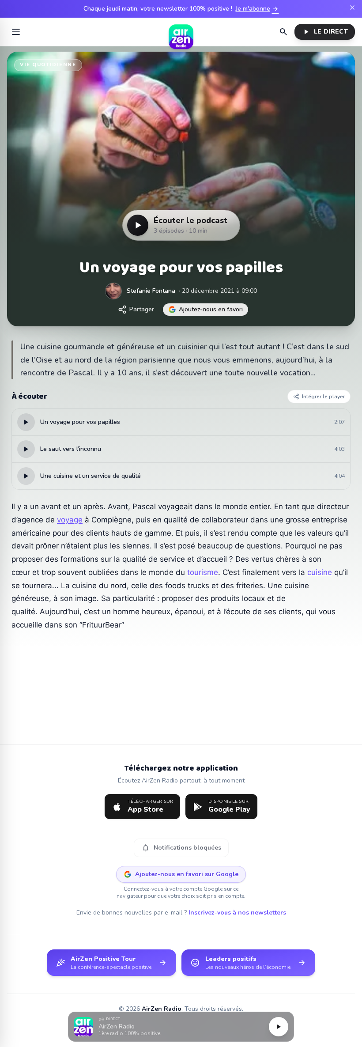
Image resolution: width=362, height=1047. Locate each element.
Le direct (325, 31)
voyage (70, 519)
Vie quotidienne (48, 64)
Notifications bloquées (181, 848)
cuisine (319, 572)
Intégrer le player (323, 396)
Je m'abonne (257, 8)
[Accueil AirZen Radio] (181, 31)
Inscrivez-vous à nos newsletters (237, 912)
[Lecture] (278, 1026)
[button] (181, 1027)
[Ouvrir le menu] (16, 32)
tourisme (202, 572)
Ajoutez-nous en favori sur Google (186, 874)
